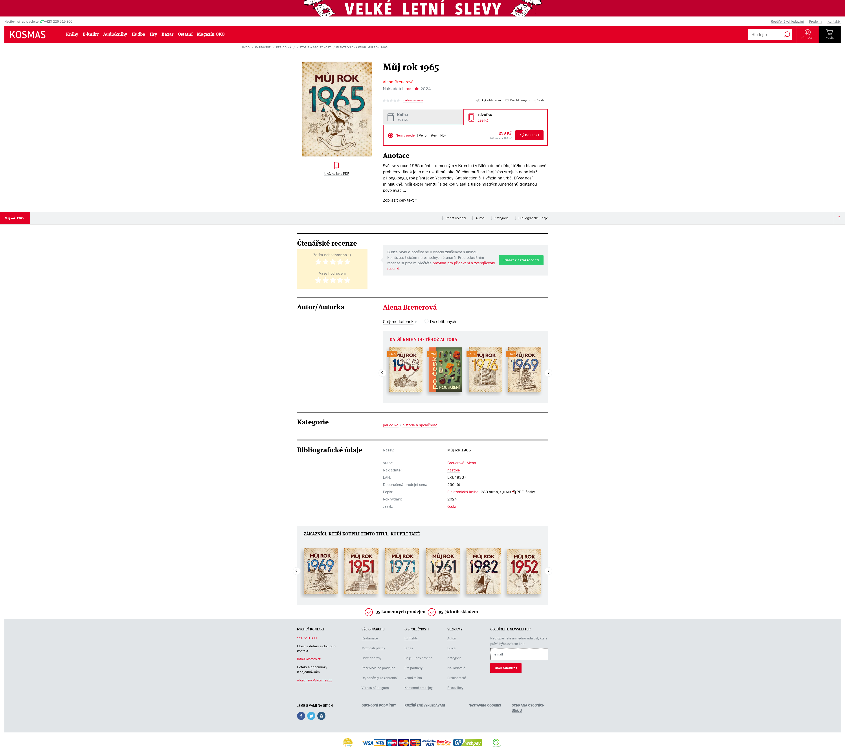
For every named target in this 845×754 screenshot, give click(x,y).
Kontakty (834, 21)
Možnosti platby (373, 648)
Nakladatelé (456, 668)
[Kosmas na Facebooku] (301, 716)
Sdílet (541, 100)
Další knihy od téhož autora (423, 340)
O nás (408, 648)
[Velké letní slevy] (423, 7)
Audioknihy (115, 34)
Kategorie (501, 218)
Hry (153, 34)
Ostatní (185, 34)
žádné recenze (413, 100)
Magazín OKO (211, 34)
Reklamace (370, 638)
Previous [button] (382, 373)
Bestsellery (455, 687)
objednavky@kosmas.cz (314, 680)
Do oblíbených (520, 100)
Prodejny (815, 21)
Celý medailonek (398, 321)
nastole (412, 88)
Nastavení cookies (485, 705)
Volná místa (413, 677)
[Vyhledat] (787, 34)
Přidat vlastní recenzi (521, 260)
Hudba (138, 34)
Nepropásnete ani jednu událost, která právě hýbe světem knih (518, 641)
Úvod (246, 47)
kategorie (263, 47)
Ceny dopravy (371, 658)
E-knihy (91, 34)
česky (451, 506)
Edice (451, 648)
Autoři (480, 218)
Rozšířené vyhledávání (787, 21)
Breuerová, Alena (461, 462)
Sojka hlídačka (491, 100)
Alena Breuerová (398, 81)
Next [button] (548, 373)
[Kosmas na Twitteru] (311, 716)
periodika (283, 47)
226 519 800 (307, 638)
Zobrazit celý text (398, 200)
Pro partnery (413, 668)
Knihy (72, 34)
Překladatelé (456, 677)
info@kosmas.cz (309, 659)
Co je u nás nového (418, 658)
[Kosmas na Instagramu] (321, 716)
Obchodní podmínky (379, 705)
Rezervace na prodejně (378, 668)
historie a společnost (314, 47)
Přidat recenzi (456, 218)
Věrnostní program (375, 687)
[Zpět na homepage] (34, 34)
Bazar (167, 34)
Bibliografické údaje (533, 218)
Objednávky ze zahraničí (379, 677)
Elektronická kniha (463, 491)
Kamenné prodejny (418, 687)
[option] (405, 369)
